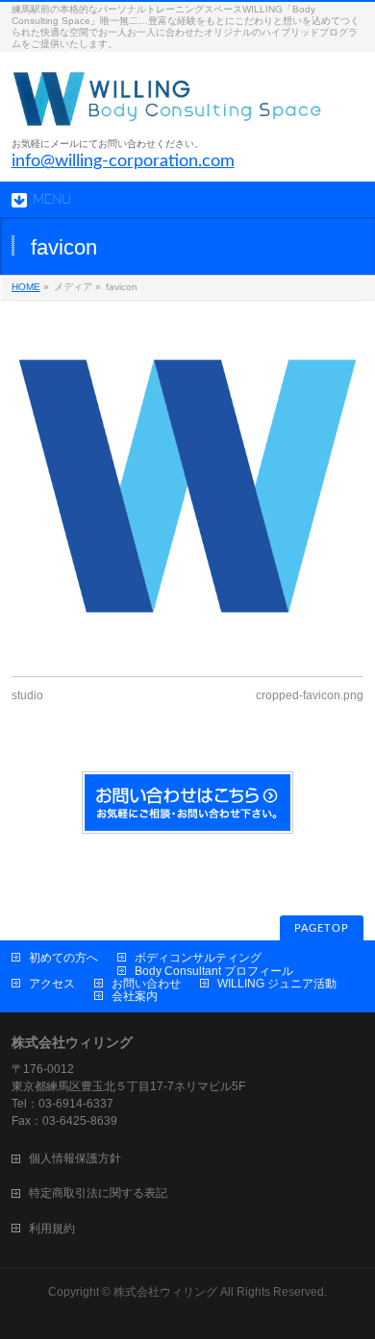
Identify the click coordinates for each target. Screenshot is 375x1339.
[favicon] (188, 486)
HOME (26, 286)
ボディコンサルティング (198, 957)
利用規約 (52, 1228)
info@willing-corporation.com (123, 161)
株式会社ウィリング (165, 1292)
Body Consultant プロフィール (214, 971)
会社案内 (135, 996)
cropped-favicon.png (309, 695)
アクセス (52, 983)
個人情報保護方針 (75, 1158)
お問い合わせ (146, 983)
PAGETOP (321, 928)
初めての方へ (63, 957)
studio (27, 695)
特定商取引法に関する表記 (98, 1193)
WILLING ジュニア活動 (277, 983)
